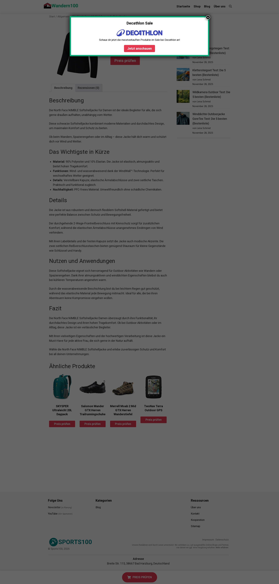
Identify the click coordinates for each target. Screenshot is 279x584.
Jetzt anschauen (139, 48)
